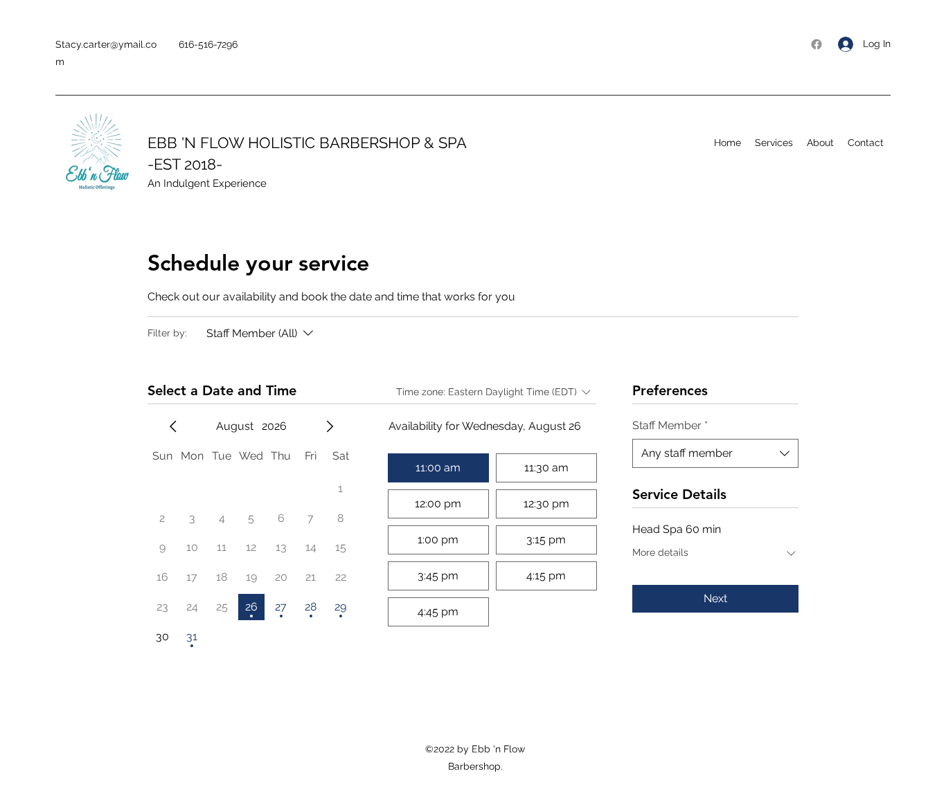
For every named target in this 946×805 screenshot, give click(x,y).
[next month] (329, 426)
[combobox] (715, 453)
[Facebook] (816, 44)
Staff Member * (670, 425)
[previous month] (173, 426)
